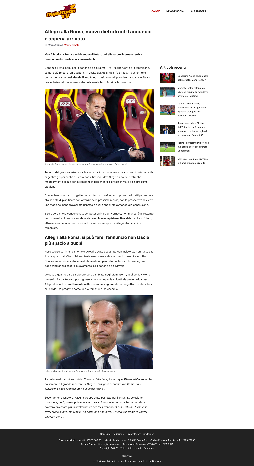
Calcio (156, 11)
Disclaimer (148, 434)
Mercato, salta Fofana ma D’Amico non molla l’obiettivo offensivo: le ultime (193, 92)
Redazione (118, 434)
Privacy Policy (133, 434)
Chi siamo (105, 434)
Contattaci (149, 448)
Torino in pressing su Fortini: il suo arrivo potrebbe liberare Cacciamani (193, 146)
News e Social (175, 11)
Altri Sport (198, 11)
